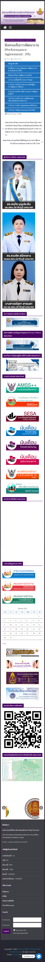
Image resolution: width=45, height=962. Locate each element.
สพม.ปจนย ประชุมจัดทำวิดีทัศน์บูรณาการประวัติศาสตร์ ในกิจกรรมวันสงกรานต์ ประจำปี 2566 (21, 142)
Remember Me (21, 930)
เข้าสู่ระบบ (5, 891)
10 (10, 625)
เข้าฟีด (4, 896)
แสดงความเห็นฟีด (8, 900)
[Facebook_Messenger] (39, 956)
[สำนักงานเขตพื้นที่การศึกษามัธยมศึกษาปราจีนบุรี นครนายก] (22, 8)
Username (6, 919)
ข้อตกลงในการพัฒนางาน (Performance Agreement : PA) (20, 40)
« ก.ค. (4, 643)
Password (5, 925)
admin (8, 59)
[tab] (22, 63)
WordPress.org (8, 905)
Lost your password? (20, 933)
